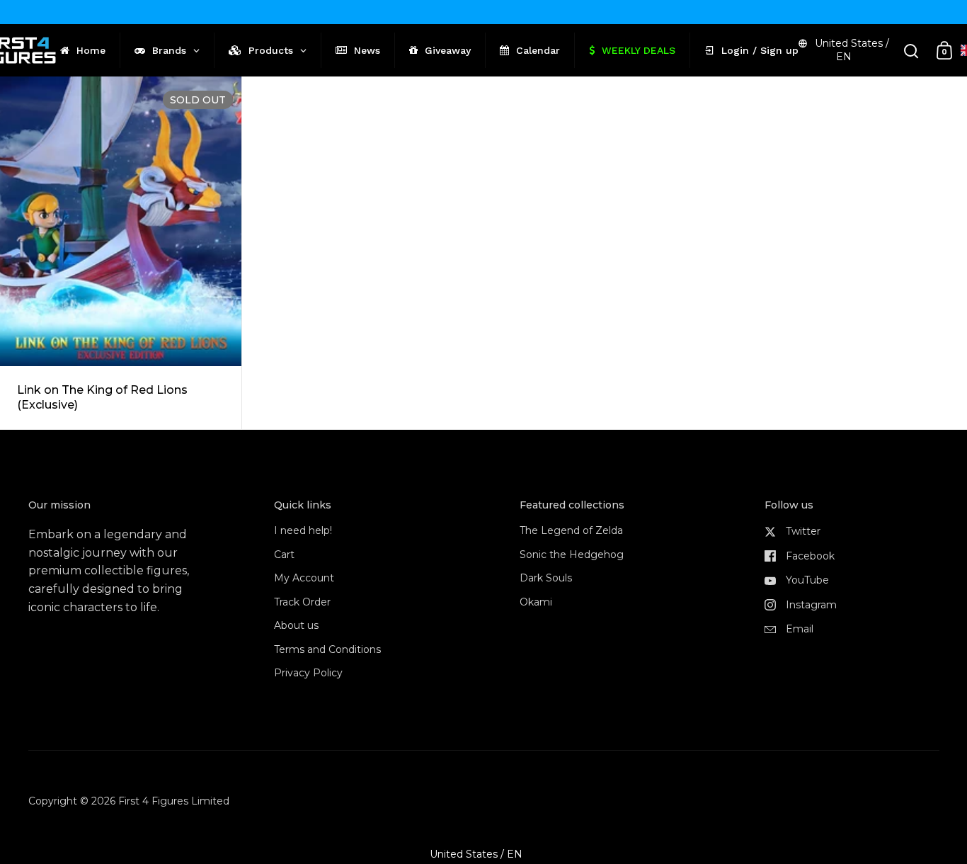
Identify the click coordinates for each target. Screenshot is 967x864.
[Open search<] (911, 50)
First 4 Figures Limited (173, 801)
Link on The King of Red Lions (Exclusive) (120, 253)
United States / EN (852, 50)
